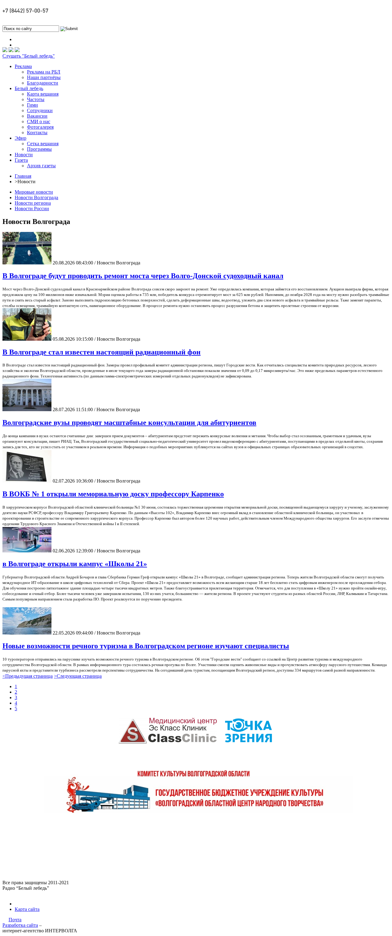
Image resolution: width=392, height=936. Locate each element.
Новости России (32, 208)
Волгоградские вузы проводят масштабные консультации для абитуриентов (129, 422)
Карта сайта (27, 909)
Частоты (35, 99)
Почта (15, 919)
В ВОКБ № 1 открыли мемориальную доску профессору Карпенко (113, 494)
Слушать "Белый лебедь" (28, 56)
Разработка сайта (20, 925)
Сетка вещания (42, 143)
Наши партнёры (44, 77)
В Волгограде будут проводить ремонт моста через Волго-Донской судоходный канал (142, 276)
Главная (23, 176)
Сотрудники (40, 110)
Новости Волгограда (36, 197)
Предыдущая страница (27, 676)
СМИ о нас (38, 121)
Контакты (37, 132)
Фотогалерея (40, 127)
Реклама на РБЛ (43, 71)
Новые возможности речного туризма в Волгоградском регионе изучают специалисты (145, 646)
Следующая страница (78, 676)
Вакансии (37, 116)
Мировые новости (34, 192)
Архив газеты (41, 165)
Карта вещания (42, 94)
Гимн (32, 105)
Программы (39, 149)
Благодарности (42, 82)
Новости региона (33, 203)
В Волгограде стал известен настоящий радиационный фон (101, 352)
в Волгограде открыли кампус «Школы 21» (74, 564)
